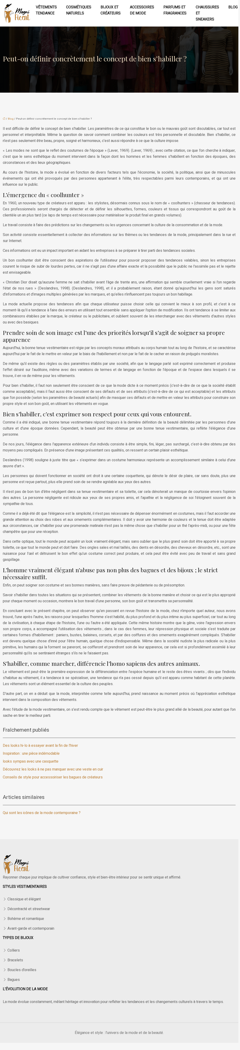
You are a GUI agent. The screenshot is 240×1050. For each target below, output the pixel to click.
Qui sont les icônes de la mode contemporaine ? (42, 813)
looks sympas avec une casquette (30, 761)
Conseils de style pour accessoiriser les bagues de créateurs (53, 777)
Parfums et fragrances (174, 10)
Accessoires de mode (142, 10)
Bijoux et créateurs (111, 10)
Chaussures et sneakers (207, 13)
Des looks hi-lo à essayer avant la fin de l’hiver (40, 745)
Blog (233, 7)
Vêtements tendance (46, 10)
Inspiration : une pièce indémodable (31, 753)
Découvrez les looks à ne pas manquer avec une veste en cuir (53, 769)
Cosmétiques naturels (78, 10)
